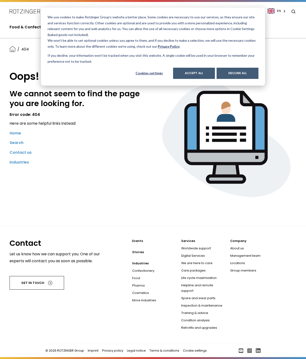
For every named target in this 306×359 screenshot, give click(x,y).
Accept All (194, 73)
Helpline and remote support (197, 288)
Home (15, 133)
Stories (138, 252)
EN (279, 11)
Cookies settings (149, 73)
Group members (243, 270)
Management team (245, 256)
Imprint (93, 351)
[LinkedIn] (258, 350)
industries (19, 162)
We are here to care (197, 263)
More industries (144, 300)
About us (237, 248)
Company (238, 241)
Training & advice (194, 313)
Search (16, 142)
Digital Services (193, 256)
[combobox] (279, 11)
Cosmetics (140, 293)
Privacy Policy (169, 46)
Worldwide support (196, 248)
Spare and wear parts (198, 298)
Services (188, 241)
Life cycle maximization (199, 278)
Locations (237, 263)
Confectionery (143, 271)
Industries (140, 263)
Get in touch (32, 283)
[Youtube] (241, 350)
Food (136, 278)
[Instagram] (249, 350)
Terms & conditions (164, 351)
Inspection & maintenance (201, 305)
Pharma (138, 285)
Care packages (193, 270)
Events (137, 241)
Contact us (21, 152)
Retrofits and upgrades (199, 328)
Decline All (237, 73)
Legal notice (136, 351)
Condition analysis (195, 320)
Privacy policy (112, 351)
